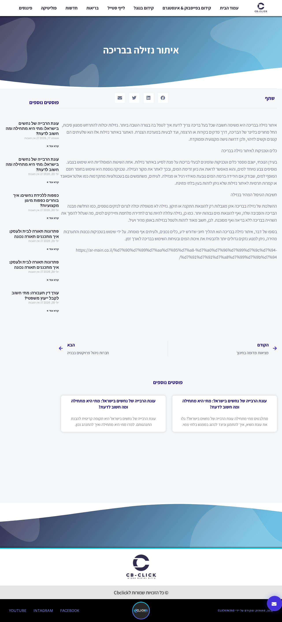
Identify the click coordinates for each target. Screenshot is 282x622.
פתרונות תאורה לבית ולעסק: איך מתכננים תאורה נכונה (34, 234)
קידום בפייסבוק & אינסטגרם (187, 8)
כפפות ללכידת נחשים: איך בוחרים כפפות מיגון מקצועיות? (36, 200)
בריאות (92, 8)
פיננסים (25, 8)
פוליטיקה (49, 8)
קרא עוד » (53, 146)
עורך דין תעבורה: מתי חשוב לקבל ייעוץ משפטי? (35, 295)
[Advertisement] (168, 298)
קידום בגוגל (144, 8)
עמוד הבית (229, 8)
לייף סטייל (116, 8)
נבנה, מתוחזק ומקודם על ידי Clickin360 (245, 611)
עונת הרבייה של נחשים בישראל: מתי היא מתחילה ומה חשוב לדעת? (32, 128)
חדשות (71, 8)
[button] (163, 98)
